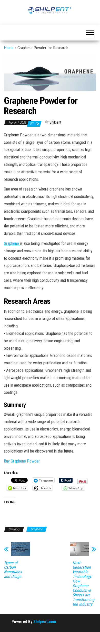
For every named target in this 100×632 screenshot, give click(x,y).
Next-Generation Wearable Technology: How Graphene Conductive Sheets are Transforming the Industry (83, 583)
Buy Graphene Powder (22, 461)
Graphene (12, 243)
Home (9, 47)
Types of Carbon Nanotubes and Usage (13, 569)
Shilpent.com (44, 621)
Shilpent (55, 122)
